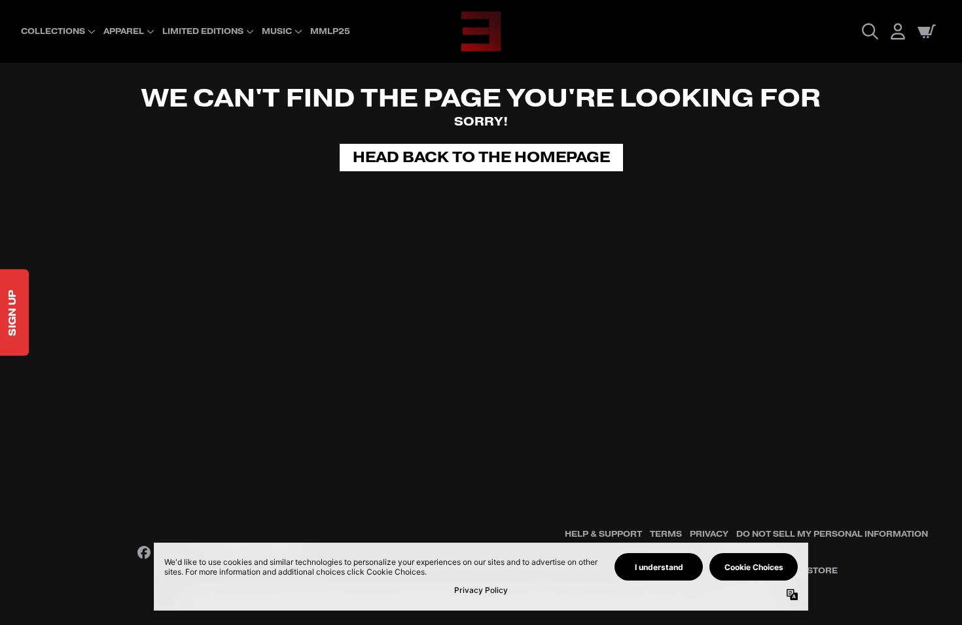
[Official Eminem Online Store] (481, 31)
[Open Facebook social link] (144, 552)
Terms (666, 534)
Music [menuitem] (277, 31)
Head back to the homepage (481, 157)
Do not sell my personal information (832, 534)
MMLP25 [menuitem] (330, 31)
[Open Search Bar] (869, 31)
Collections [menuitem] (53, 31)
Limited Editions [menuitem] (202, 31)
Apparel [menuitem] (123, 31)
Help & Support (603, 534)
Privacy (709, 534)
